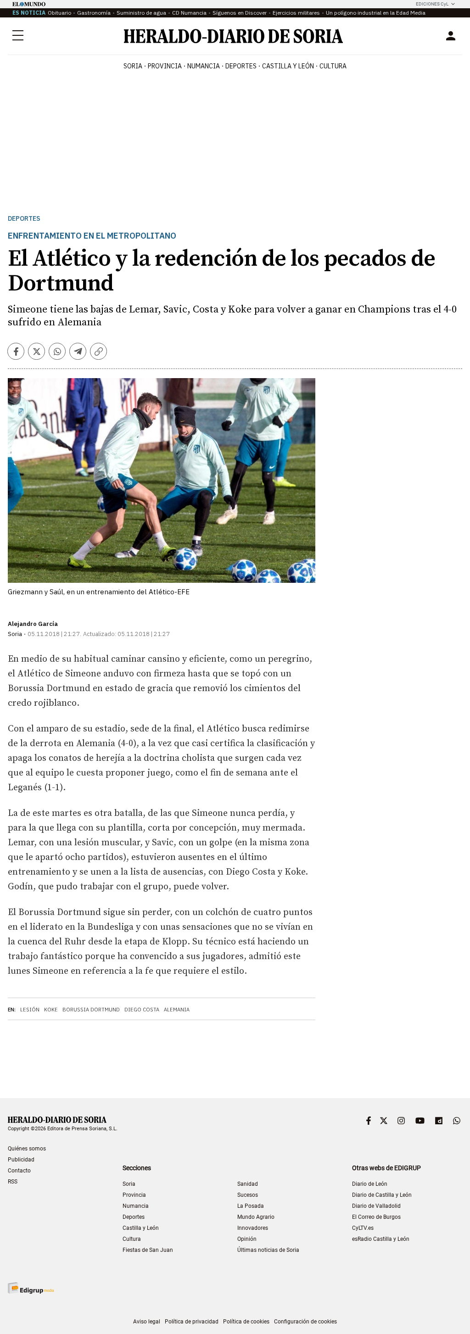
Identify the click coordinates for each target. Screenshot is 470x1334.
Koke (51, 1009)
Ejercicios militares (296, 12)
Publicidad (21, 1159)
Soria (129, 1184)
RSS (12, 1181)
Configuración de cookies (305, 1321)
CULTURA (333, 66)
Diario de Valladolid (376, 1206)
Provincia (134, 1195)
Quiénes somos (27, 1148)
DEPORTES (241, 66)
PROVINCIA (165, 66)
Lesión (29, 1009)
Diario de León (369, 1184)
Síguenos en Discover (240, 12)
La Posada (250, 1206)
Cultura (132, 1239)
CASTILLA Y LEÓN (288, 66)
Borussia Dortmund (91, 1009)
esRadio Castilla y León (380, 1239)
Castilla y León (141, 1228)
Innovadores (252, 1228)
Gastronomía (94, 12)
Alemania (177, 1009)
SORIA (132, 66)
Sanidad (247, 1184)
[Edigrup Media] (31, 1288)
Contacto (19, 1170)
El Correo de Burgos (376, 1217)
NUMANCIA (203, 66)
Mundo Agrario (255, 1217)
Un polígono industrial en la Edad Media (375, 12)
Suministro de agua (141, 12)
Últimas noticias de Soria (268, 1250)
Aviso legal (146, 1321)
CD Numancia (189, 12)
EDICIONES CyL (432, 3)
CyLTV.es (363, 1228)
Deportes (24, 219)
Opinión (247, 1239)
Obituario (59, 12)
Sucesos (247, 1195)
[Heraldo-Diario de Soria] (233, 36)
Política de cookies (246, 1321)
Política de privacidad (191, 1321)
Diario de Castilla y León (382, 1195)
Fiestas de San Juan (148, 1250)
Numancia (136, 1206)
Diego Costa (141, 1009)
